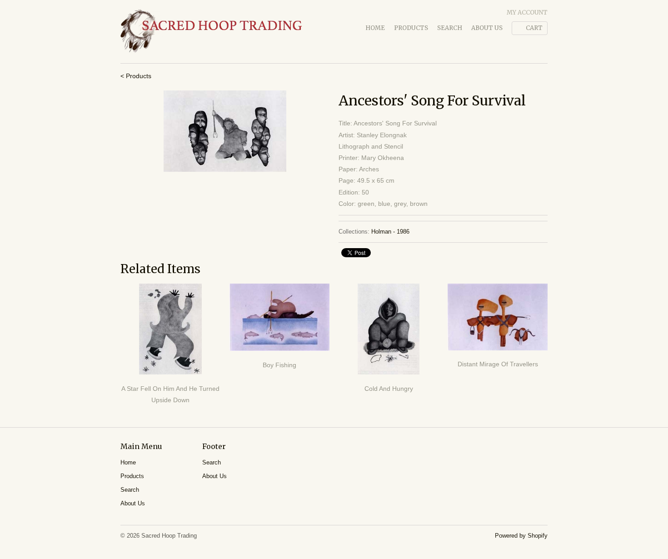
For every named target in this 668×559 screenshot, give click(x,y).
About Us (487, 28)
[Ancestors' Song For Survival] (224, 131)
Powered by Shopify (521, 535)
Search (449, 28)
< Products (135, 76)
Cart (534, 28)
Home (375, 28)
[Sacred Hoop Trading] (211, 31)
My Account (527, 12)
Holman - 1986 (390, 231)
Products (411, 28)
